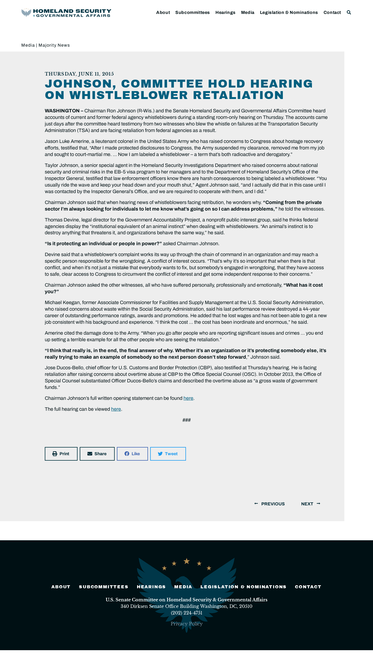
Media (247, 12)
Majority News (54, 45)
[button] (349, 12)
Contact (332, 12)
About (163, 12)
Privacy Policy (187, 623)
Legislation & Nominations (289, 12)
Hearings (225, 12)
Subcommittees (192, 12)
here (188, 398)
